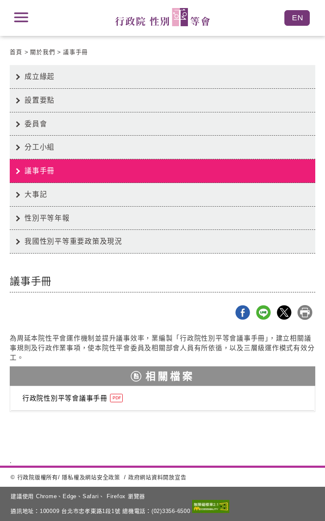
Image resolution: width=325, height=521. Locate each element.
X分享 (284, 312)
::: (6, 72)
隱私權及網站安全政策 (91, 477)
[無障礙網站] (210, 507)
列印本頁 (304, 312)
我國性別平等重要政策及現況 (73, 241)
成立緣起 (40, 76)
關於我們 (42, 52)
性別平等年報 (47, 218)
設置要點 (40, 100)
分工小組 (40, 147)
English (297, 18)
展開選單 (21, 17)
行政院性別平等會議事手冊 (71, 398)
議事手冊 (75, 52)
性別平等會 (162, 17)
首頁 (16, 52)
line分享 (263, 312)
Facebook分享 (242, 312)
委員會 (36, 124)
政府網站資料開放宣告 (157, 477)
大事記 (36, 194)
